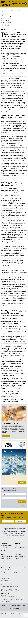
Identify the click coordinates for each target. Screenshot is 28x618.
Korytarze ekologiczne (20, 547)
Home (7, 10)
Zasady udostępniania (20, 556)
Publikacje (3, 560)
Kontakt (3, 550)
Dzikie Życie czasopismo (6, 556)
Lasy (16, 545)
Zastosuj (21, 501)
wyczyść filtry (21, 505)
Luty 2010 (19, 10)
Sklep (2, 561)
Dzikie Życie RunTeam (6, 558)
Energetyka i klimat (19, 549)
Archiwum (11, 10)
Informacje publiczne (6, 549)
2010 (15, 10)
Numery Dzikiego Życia (10, 488)
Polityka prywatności (19, 558)
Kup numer (21, 482)
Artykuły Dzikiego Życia (10, 490)
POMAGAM (6, 436)
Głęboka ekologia (5, 547)
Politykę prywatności (5, 519)
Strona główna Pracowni (6, 545)
